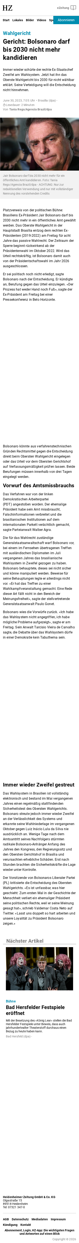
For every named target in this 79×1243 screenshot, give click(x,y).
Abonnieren (66, 20)
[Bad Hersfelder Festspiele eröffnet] (39, 970)
